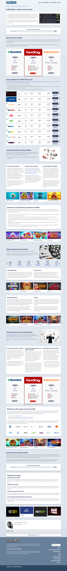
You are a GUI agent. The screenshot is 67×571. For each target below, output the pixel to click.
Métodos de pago (56, 551)
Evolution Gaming (51, 515)
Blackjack (35, 172)
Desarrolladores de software (54, 549)
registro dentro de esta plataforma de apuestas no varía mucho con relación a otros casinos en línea (25, 81)
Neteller (24, 418)
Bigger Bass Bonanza (39, 240)
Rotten (8, 324)
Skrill (22, 418)
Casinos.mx (8, 6)
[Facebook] (7, 531)
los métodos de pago (47, 411)
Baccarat (31, 172)
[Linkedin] (12, 531)
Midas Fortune (24, 291)
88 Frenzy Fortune (51, 447)
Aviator (49, 291)
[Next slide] (59, 263)
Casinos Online (54, 2)
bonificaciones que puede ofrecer (13, 335)
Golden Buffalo (24, 324)
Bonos (59, 2)
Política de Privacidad (55, 560)
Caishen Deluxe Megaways (53, 200)
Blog (59, 555)
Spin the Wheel (10, 200)
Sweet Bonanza (24, 240)
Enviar (55, 31)
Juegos (39, 2)
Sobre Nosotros (57, 558)
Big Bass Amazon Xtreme (12, 447)
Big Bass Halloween (38, 324)
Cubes (8, 291)
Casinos (58, 547)
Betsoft (8, 515)
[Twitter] (10, 531)
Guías (59, 553)
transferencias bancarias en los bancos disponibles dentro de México (23, 417)
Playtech (22, 515)
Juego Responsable (56, 556)
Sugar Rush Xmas (10, 240)
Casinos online (22, 6)
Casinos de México (46, 2)
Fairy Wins (50, 240)
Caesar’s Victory (38, 291)
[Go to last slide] (7, 263)
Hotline (49, 324)
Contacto (58, 562)
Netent (36, 515)
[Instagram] (8, 531)
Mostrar (37, 535)
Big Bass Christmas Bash (26, 200)
